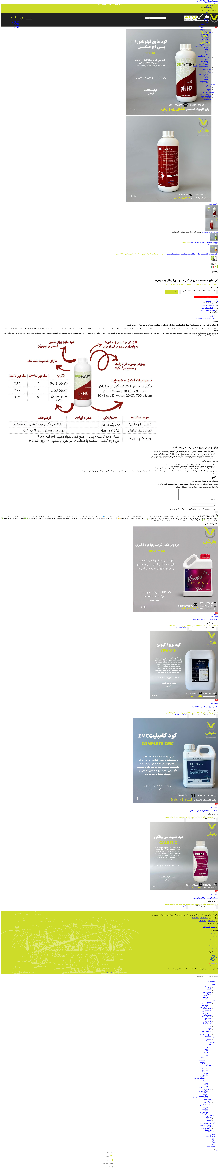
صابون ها (208, 7)
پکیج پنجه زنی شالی (205, 94)
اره (207, 12)
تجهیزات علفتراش (199, 46)
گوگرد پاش (205, 35)
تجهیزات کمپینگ (207, 69)
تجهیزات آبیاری (207, 72)
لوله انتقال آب (204, 81)
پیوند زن (202, 29)
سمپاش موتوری (203, 64)
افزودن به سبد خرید (171, 291)
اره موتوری (205, 39)
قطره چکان (204, 82)
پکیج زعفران (207, 99)
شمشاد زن (201, 25)
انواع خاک (208, 86)
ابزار (210, 10)
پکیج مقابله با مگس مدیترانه (203, 97)
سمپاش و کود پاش (206, 57)
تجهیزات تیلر (201, 56)
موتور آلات (208, 32)
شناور (206, 50)
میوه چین (202, 27)
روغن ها (209, 5)
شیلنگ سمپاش (207, 67)
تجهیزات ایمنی (207, 71)
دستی (203, 24)
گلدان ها (209, 89)
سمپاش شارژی (203, 59)
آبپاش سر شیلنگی (203, 74)
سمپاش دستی (204, 61)
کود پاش (205, 62)
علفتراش (205, 42)
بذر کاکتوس (208, 2)
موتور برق (205, 37)
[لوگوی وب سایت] (207, 22)
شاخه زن (202, 30)
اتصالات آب (205, 77)
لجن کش (205, 47)
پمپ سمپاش (204, 34)
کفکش (206, 49)
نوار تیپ (206, 79)
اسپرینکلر (205, 76)
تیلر (207, 54)
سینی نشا (208, 87)
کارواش (206, 52)
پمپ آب (206, 40)
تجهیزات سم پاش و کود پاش (200, 66)
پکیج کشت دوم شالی (205, 96)
